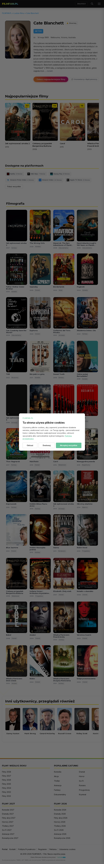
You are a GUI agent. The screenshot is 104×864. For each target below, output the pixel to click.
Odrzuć (30, 445)
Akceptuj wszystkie (68, 445)
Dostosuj (47, 445)
